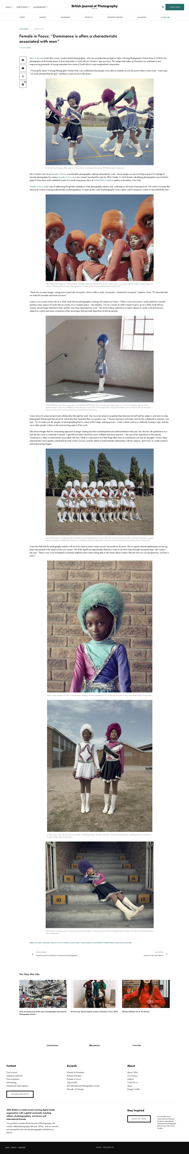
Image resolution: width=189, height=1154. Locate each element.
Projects (89, 17)
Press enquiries (12, 1079)
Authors (130, 1079)
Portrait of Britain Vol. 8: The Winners (136, 1011)
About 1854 (132, 1072)
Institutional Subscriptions (17, 1085)
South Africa (75, 943)
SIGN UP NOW (139, 1119)
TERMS (7, 1148)
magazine (141, 17)
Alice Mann (35, 58)
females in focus (59, 173)
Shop (129, 1085)
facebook (95, 1045)
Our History (132, 1075)
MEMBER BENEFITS (20, 1094)
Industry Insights (115, 17)
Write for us (132, 1082)
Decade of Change (75, 1089)
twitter (137, 1045)
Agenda (42, 17)
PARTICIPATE (22, 7)
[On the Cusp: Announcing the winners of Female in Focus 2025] (94, 994)
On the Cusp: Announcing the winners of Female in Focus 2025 (94, 1011)
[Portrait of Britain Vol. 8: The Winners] (146, 994)
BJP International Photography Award (83, 1085)
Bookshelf (65, 17)
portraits (66, 943)
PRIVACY (13, 1148)
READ (8, 7)
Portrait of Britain (74, 1075)
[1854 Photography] (94, 7)
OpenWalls (72, 1082)
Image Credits (133, 1089)
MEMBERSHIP (39, 7)
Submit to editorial (14, 1075)
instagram (53, 1045)
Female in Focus (66, 177)
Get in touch (11, 1072)
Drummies (46, 943)
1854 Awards (23, 29)
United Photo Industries (104, 180)
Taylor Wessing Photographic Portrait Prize (97, 943)
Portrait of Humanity (75, 1072)
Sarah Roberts (26, 48)
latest (22, 17)
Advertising (11, 1082)
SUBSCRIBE (174, 7)
